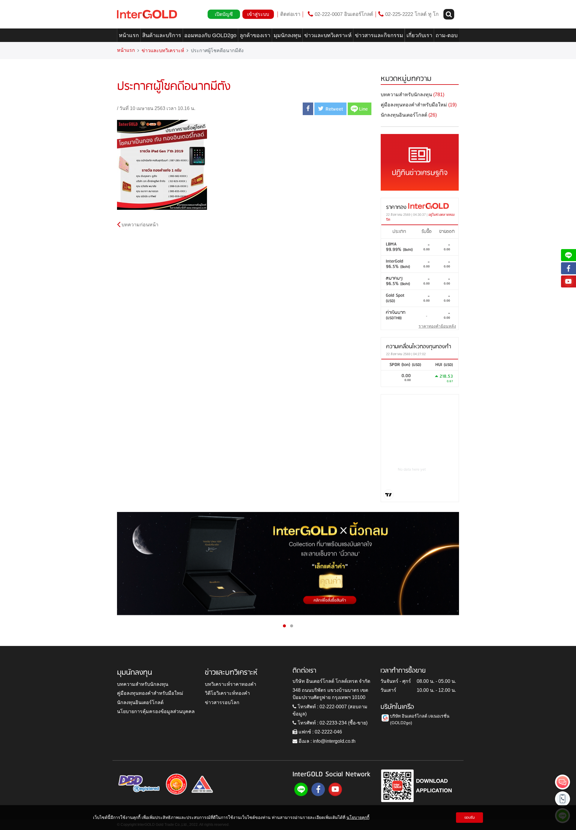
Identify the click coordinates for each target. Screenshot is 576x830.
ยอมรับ (469, 817)
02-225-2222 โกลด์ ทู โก (411, 14)
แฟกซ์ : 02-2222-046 (319, 731)
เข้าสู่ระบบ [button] (258, 14)
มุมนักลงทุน (287, 35)
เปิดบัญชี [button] (224, 14)
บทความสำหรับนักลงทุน (142, 684)
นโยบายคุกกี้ (357, 817)
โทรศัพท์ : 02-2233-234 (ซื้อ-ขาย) (332, 722)
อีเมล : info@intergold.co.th (326, 741)
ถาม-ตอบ (447, 35)
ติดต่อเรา (290, 14)
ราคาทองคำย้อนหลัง (437, 326)
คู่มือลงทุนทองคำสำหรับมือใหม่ (150, 693)
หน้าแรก (129, 35)
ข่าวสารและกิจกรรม (379, 35)
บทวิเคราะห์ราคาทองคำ (230, 684)
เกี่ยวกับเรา (419, 35)
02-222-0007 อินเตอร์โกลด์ (343, 14)
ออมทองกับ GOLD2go (210, 35)
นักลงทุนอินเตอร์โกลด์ (140, 702)
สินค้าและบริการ (161, 35)
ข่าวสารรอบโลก (222, 702)
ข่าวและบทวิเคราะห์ (328, 35)
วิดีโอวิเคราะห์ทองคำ (227, 693)
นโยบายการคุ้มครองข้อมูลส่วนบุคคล (156, 711)
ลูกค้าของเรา (255, 35)
